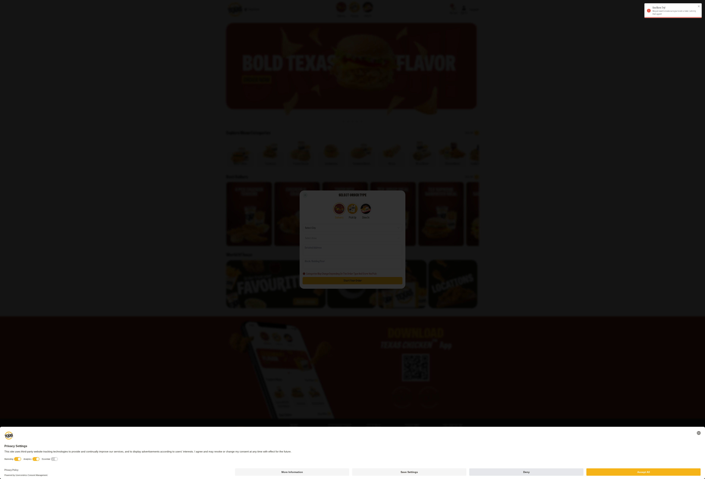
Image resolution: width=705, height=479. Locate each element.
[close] (699, 6)
